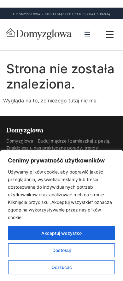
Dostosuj (61, 250)
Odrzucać (61, 267)
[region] (61, 215)
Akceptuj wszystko (61, 233)
